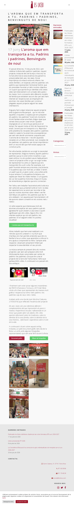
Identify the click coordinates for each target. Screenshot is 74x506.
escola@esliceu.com (59, 478)
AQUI (4, 498)
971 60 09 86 (61, 468)
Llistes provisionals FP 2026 (16, 441)
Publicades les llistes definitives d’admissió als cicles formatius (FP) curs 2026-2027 (33, 434)
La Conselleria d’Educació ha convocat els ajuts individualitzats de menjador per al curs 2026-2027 (35, 449)
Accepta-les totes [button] (22, 501)
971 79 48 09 (61, 473)
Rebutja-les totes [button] (8, 501)
